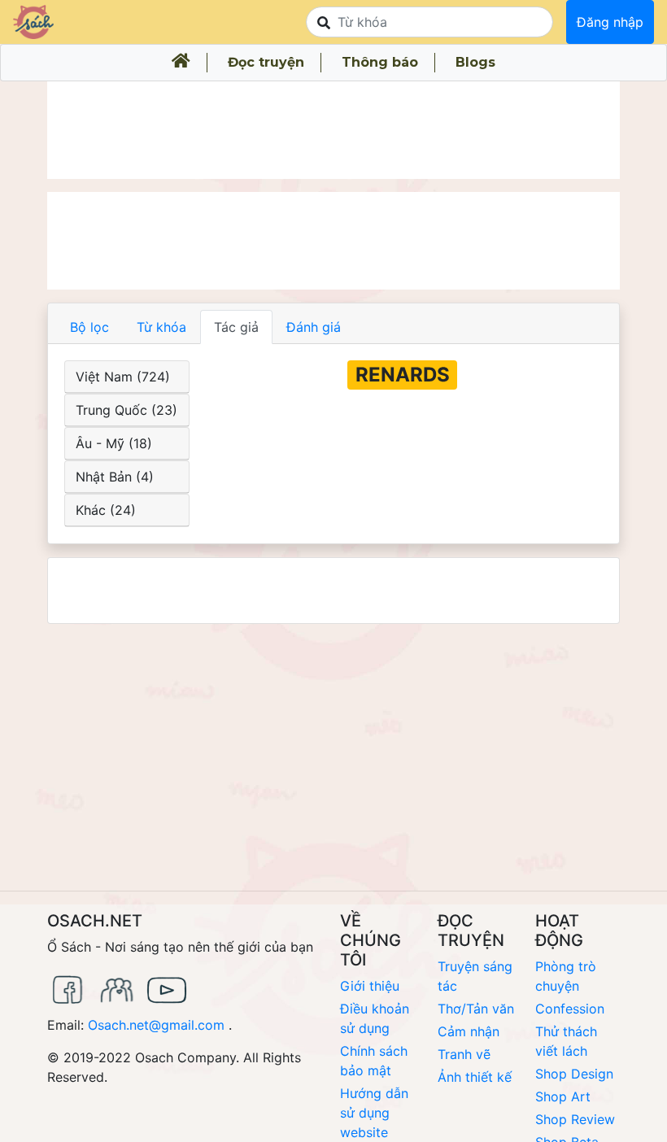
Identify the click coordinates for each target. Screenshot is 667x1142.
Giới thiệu (369, 986)
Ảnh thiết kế (475, 1077)
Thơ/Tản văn (476, 1008)
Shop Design (574, 1074)
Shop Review (575, 1119)
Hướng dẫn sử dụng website (374, 1112)
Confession (569, 1008)
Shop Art (563, 1096)
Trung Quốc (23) (126, 410)
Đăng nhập (610, 22)
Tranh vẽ (464, 1054)
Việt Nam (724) (123, 376)
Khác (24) (106, 510)
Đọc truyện (266, 62)
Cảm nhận (468, 1031)
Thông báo (380, 62)
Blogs (475, 62)
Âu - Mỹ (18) (114, 443)
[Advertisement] (333, 130)
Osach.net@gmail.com (156, 1025)
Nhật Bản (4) (115, 477)
